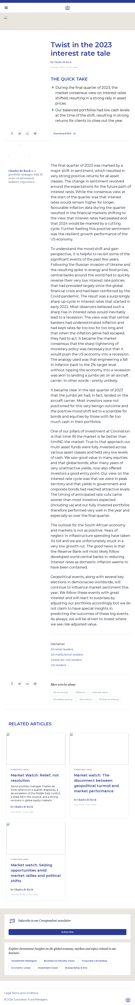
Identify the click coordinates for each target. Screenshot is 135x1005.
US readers (58, 665)
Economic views (21, 968)
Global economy (108, 699)
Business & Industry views (59, 960)
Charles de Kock (63, 62)
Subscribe (67, 932)
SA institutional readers (67, 654)
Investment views (19, 769)
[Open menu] (6, 8)
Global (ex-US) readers (66, 660)
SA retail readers (62, 649)
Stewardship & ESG (76, 968)
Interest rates (100, 692)
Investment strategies (24, 960)
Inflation (80, 692)
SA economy (60, 692)
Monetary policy (63, 699)
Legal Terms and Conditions (21, 993)
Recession (86, 699)
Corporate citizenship (94, 960)
